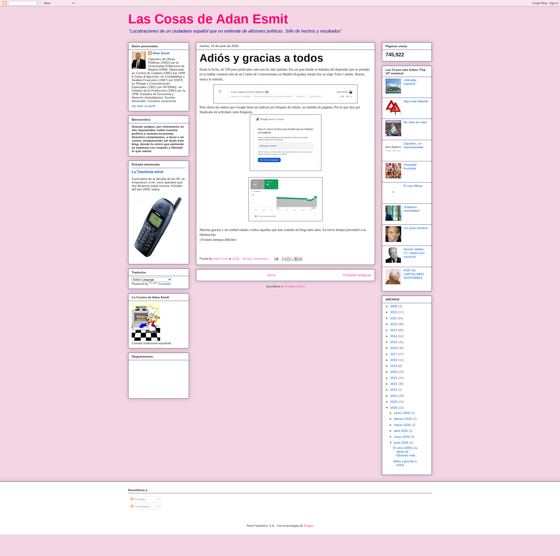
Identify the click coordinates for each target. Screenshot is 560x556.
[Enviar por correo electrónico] (284, 259)
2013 (394, 330)
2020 (394, 372)
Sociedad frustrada (410, 166)
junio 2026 (401, 442)
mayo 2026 (402, 436)
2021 (394, 378)
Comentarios (141, 506)
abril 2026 (401, 431)
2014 (394, 336)
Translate (164, 283)
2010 (394, 312)
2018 (394, 360)
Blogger (308, 525)
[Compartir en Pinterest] (300, 259)
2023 (394, 389)
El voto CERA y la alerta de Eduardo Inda (405, 451)
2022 (394, 384)
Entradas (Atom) (294, 286)
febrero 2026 (403, 418)
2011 (394, 318)
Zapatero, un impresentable (413, 145)
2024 (394, 396)
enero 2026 (402, 413)
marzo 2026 (402, 425)
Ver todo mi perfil (143, 106)
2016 (394, 348)
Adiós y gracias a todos (261, 58)
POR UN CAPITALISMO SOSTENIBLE (414, 274)
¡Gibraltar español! (410, 81)
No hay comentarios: (256, 258)
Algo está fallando (416, 101)
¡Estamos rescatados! (412, 208)
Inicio (271, 275)
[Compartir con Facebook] (296, 259)
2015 (394, 342)
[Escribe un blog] (288, 259)
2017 (394, 354)
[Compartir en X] (292, 259)
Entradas (139, 499)
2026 (394, 407)
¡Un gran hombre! (416, 228)
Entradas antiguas (357, 275)
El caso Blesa (413, 186)
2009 (394, 306)
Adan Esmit (161, 53)
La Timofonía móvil (147, 172)
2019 (394, 366)
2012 (394, 324)
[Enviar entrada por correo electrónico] (276, 258)
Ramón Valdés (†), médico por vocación (414, 252)
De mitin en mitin (415, 122)
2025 (394, 401)
